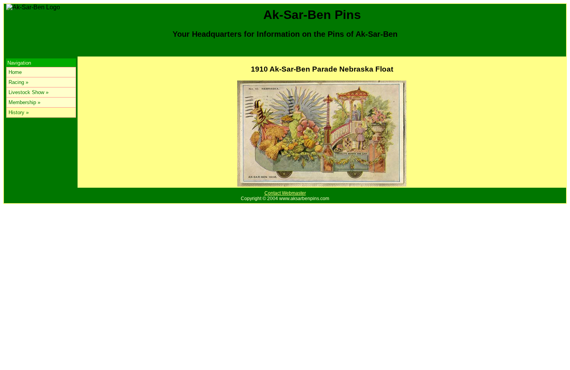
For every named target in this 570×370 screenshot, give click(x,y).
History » (19, 112)
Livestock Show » (28, 92)
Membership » (24, 102)
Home (15, 72)
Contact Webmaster (285, 193)
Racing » (18, 82)
